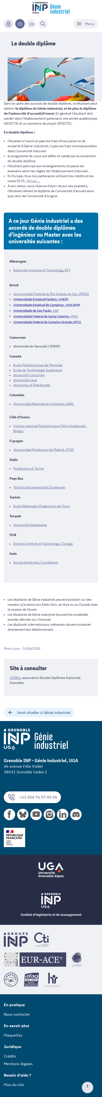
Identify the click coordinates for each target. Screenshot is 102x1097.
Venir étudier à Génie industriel (43, 712)
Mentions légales (18, 1063)
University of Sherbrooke (31, 385)
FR (20, 23)
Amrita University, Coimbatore (35, 562)
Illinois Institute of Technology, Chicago (43, 543)
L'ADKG (15, 678)
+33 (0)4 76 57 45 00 (38, 797)
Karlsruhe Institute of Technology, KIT (41, 270)
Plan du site (14, 1084)
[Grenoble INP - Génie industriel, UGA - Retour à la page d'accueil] (51, 8)
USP (56, 311)
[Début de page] (89, 1087)
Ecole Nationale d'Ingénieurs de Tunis (41, 506)
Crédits (10, 1056)
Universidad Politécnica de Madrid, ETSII (43, 450)
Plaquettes (13, 1035)
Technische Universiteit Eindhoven (39, 487)
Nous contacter (17, 1014)
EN (31, 23)
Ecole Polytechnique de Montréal (37, 365)
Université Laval (25, 380)
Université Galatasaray (30, 525)
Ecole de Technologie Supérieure (37, 370)
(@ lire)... (33, 181)
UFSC (74, 316)
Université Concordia (29, 375)
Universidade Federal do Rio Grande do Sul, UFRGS (51, 294)
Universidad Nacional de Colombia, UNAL (43, 404)
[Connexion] (8, 24)
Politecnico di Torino (28, 468)
